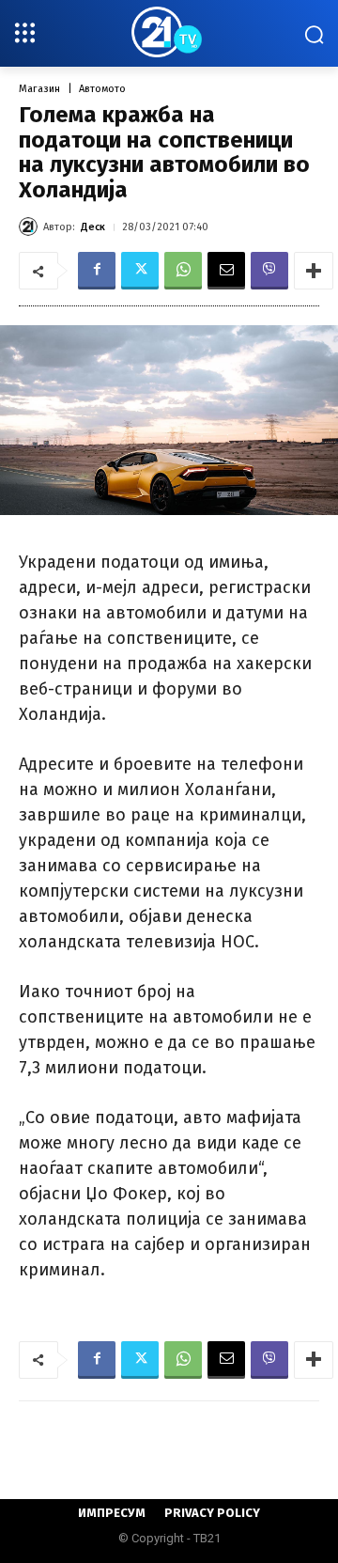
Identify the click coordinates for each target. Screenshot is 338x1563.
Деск (93, 227)
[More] (313, 270)
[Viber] (269, 270)
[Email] (226, 270)
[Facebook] (96, 270)
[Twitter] (140, 270)
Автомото (102, 89)
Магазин (39, 89)
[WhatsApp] (183, 270)
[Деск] (31, 226)
